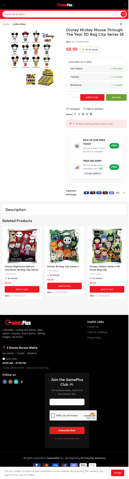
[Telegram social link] (91, 114)
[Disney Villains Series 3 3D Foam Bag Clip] (107, 246)
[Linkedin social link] (87, 114)
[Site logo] (64, 4)
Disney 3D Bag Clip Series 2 (63, 266)
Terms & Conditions (97, 332)
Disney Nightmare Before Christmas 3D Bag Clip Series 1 (21, 270)
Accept (117, 472)
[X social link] (79, 114)
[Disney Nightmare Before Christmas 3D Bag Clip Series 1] (22, 246)
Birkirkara (32, 353)
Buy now (116, 97)
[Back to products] (121, 24)
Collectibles (19, 24)
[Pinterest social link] (83, 114)
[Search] (123, 14)
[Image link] (18, 322)
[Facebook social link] (75, 114)
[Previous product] (117, 24)
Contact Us (92, 326)
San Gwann (8, 353)
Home (5, 24)
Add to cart (92, 97)
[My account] (125, 5)
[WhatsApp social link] (16, 381)
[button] (22, 289)
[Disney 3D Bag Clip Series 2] (64, 246)
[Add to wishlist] (35, 233)
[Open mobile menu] (4, 5)
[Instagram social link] (10, 381)
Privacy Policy (94, 337)
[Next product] (125, 24)
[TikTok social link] (21, 381)
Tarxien (20, 353)
